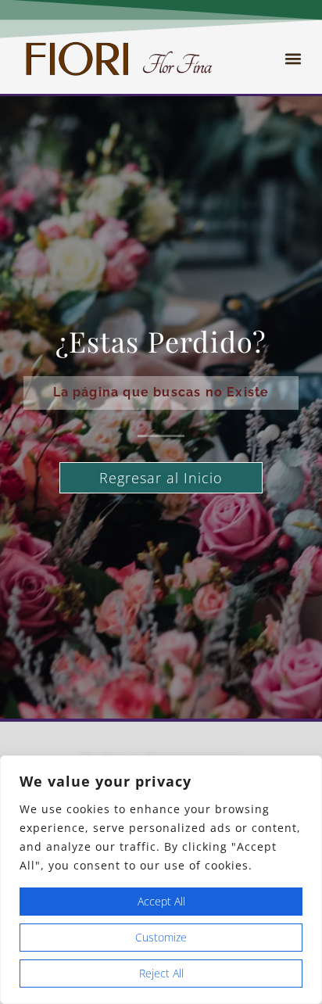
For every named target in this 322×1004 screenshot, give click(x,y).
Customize (161, 937)
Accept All (161, 901)
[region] (161, 879)
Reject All (161, 973)
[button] (293, 59)
